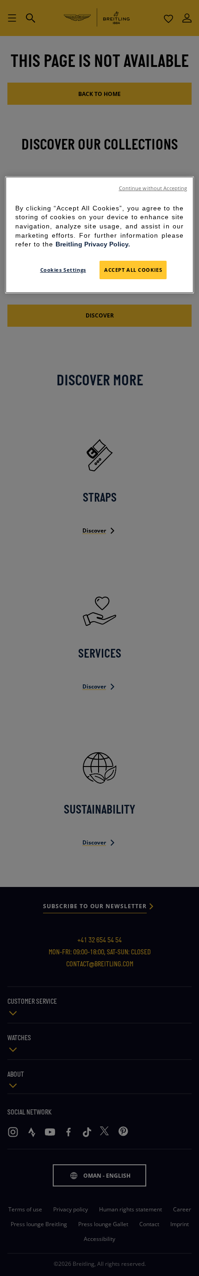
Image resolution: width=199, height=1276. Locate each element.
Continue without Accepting (153, 188)
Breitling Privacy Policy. (93, 244)
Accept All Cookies (133, 269)
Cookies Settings (63, 269)
